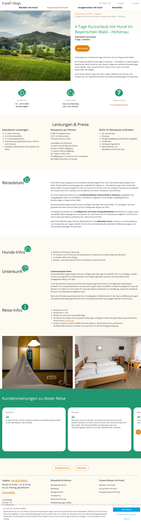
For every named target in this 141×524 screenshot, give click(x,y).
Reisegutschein (57, 492)
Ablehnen (127, 519)
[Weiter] (136, 365)
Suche (136, 3)
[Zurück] (4, 365)
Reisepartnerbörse (58, 485)
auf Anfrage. (69, 320)
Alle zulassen (127, 510)
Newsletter (81, 468)
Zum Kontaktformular (119, 104)
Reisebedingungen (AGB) (61, 502)
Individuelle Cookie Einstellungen (127, 514)
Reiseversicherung (58, 499)
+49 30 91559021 (19, 480)
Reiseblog (55, 488)
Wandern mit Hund (28, 7)
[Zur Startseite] (11, 3)
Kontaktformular (62, 468)
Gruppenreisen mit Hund (90, 7)
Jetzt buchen (82, 48)
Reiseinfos (117, 7)
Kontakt (121, 3)
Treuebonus (56, 495)
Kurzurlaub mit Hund (57, 7)
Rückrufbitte (8, 492)
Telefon (105, 3)
